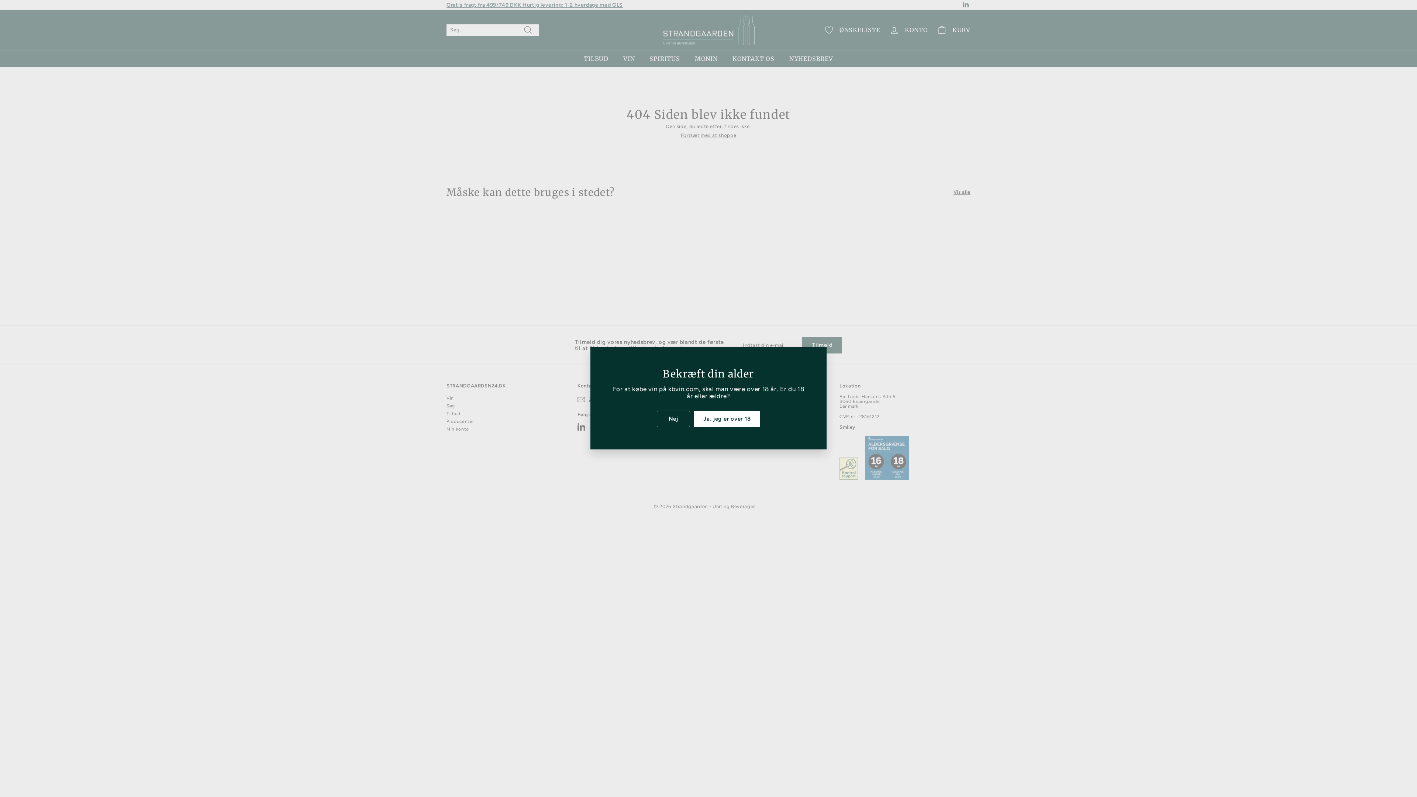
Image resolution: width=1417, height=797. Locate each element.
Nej (673, 418)
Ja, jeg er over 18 (727, 418)
